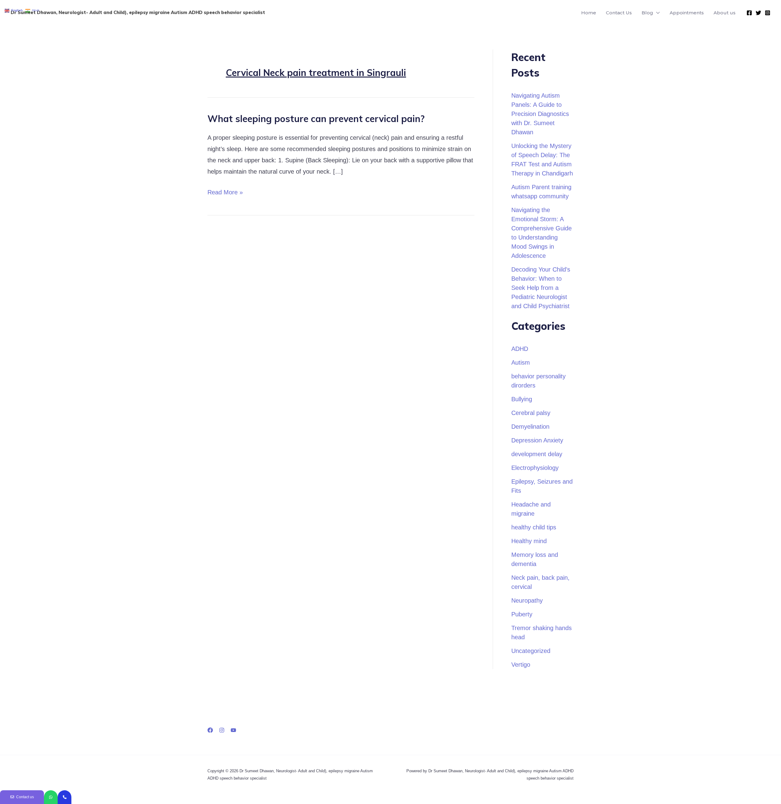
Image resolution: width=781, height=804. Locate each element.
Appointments (687, 13)
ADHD (519, 348)
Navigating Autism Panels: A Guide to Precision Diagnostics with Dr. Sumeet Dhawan (540, 113)
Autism (520, 362)
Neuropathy (527, 600)
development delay (536, 454)
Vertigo (520, 664)
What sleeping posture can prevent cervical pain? (316, 118)
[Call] (64, 797)
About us (725, 13)
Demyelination (530, 426)
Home (588, 13)
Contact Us (619, 13)
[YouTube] (233, 730)
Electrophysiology (535, 467)
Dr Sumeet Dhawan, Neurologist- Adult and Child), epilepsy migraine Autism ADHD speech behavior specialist (138, 12)
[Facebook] (749, 13)
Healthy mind (529, 541)
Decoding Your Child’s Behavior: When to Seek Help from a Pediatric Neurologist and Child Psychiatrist (540, 287)
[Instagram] (767, 13)
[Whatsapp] (51, 797)
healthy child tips (533, 527)
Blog (647, 13)
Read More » (225, 191)
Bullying (521, 399)
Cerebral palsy (530, 412)
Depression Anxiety (537, 440)
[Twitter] (758, 13)
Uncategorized (530, 650)
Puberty (521, 614)
